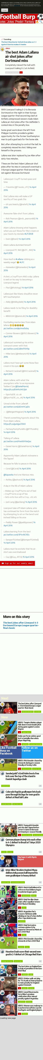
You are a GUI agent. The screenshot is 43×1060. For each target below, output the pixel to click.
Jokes (10, 21)
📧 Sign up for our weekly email (17, 563)
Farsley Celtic (26, 768)
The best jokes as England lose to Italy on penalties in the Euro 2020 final (30, 968)
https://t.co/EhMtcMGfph (15, 389)
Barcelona (25, 744)
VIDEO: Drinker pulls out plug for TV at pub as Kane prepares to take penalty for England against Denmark (30, 981)
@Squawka (8, 475)
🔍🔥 (39, 21)
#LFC (22, 262)
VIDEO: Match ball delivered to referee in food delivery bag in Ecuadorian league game (29, 889)
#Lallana (19, 259)
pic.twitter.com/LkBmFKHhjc (17, 349)
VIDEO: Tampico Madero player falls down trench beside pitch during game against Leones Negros (30, 725)
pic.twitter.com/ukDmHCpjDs (17, 407)
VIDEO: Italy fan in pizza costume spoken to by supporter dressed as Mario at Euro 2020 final (29, 928)
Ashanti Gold (5, 882)
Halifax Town (36, 768)
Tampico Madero (26, 732)
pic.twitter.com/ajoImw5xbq (16, 328)
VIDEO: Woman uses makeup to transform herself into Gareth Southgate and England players (30, 1007)
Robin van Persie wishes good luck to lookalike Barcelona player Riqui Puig (29, 738)
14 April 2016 (24, 239)
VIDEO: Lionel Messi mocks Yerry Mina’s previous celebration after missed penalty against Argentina (28, 995)
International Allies (18, 882)
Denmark (24, 988)
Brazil (4, 852)
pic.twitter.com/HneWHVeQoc (17, 441)
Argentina (21, 921)
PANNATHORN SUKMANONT (30, 105)
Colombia (29, 1001)
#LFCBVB (28, 234)
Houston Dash (18, 961)
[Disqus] (21, 664)
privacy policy (17, 5)
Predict (19, 21)
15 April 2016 (28, 557)
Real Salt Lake (17, 804)
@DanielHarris (21, 386)
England (21, 947)
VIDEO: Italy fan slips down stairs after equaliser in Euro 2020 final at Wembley (29, 901)
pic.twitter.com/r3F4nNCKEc (17, 534)
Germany (10, 852)
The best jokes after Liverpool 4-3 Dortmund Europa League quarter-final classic (21, 625)
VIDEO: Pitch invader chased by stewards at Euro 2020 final (30, 940)
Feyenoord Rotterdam (35, 744)
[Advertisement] (21, 30)
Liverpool (37, 711)
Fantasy (29, 21)
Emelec (33, 895)
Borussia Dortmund (27, 711)
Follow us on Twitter (30, 749)
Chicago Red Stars (7, 961)
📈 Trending (6, 39)
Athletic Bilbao (26, 835)
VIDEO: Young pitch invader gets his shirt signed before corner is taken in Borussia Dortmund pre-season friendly (29, 828)
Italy (23, 907)
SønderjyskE (5, 785)
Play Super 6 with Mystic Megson (27, 858)
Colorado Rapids (6, 804)
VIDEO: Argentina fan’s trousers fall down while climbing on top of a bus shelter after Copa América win (30, 914)
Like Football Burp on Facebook (8, 751)
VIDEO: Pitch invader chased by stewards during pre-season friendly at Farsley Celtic (30, 762)
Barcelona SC (26, 895)
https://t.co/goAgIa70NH (15, 424)
